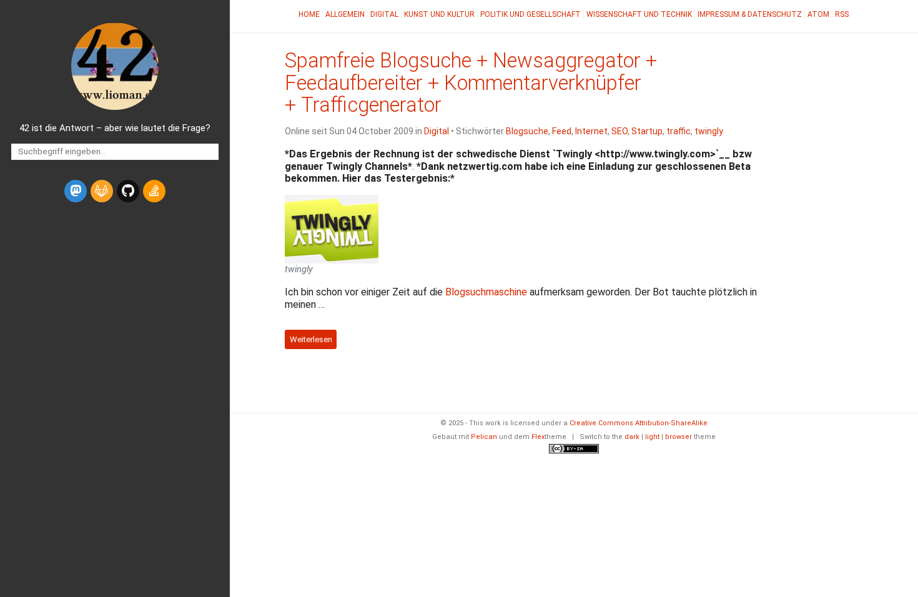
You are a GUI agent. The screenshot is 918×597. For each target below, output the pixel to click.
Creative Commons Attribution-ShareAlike (639, 423)
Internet (591, 131)
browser (678, 437)
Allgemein (345, 14)
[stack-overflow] (154, 191)
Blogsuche (527, 131)
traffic (678, 131)
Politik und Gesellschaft (530, 14)
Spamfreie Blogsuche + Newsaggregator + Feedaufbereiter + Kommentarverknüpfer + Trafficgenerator (471, 83)
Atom (818, 14)
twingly (708, 131)
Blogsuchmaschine (486, 292)
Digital (384, 14)
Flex (538, 437)
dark (631, 437)
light (652, 437)
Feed (561, 131)
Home (309, 14)
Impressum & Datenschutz (750, 14)
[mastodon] (75, 191)
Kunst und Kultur (439, 14)
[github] (128, 191)
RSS (842, 14)
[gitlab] (102, 191)
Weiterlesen (311, 339)
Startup (647, 131)
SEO (619, 131)
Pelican (484, 437)
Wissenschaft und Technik (639, 14)
